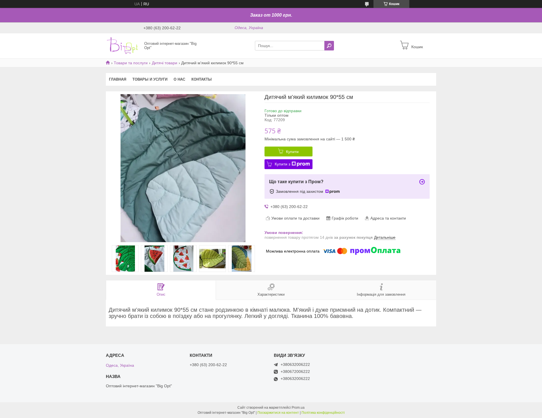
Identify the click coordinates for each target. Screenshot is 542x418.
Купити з (282, 164)
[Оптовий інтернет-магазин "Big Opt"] (123, 45)
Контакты (201, 79)
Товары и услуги (149, 79)
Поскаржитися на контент (278, 413)
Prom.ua (298, 408)
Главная (117, 79)
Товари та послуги (131, 63)
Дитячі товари (164, 63)
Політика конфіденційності (323, 413)
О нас (179, 79)
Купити (292, 151)
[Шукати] (329, 45)
